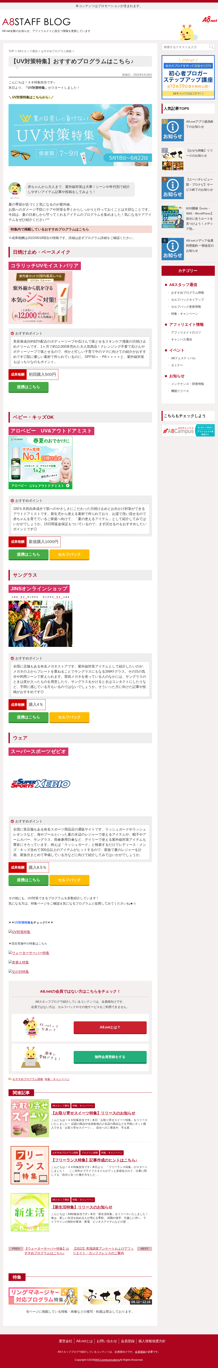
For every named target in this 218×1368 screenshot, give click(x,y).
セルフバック (69, 554)
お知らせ (177, 376)
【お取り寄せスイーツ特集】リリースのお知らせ (93, 1113)
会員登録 (128, 1341)
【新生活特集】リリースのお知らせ (81, 1207)
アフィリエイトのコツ (186, 332)
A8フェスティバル (183, 358)
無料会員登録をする (110, 1057)
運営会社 (65, 1341)
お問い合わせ (107, 1341)
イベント (177, 350)
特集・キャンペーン (57, 1079)
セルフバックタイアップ (187, 299)
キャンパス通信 (181, 339)
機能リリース (180, 391)
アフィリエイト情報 (186, 324)
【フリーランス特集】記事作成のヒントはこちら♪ (94, 1160)
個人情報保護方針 (152, 1341)
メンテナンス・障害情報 (187, 384)
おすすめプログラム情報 (28, 1079)
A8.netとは (84, 1341)
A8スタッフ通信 (183, 285)
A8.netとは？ (110, 1027)
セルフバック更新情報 (186, 306)
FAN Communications (107, 1359)
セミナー (177, 365)
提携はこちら (28, 387)
